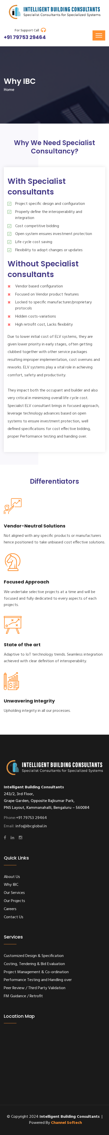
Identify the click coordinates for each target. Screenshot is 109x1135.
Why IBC (11, 885)
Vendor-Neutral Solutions (34, 526)
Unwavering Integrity (29, 701)
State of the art (22, 644)
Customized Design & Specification (34, 956)
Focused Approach (26, 582)
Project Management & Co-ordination (36, 972)
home (9, 90)
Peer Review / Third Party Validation (34, 988)
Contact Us (13, 917)
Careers (10, 909)
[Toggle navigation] (99, 35)
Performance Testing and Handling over (38, 980)
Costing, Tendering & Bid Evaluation (34, 964)
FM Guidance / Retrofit (23, 996)
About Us (12, 877)
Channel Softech (66, 1123)
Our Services (14, 893)
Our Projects (14, 901)
